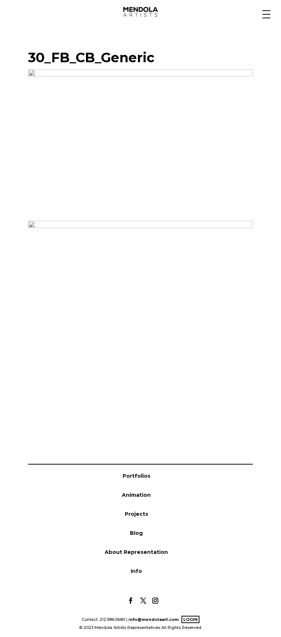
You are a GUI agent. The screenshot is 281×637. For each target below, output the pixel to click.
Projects (136, 514)
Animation (136, 495)
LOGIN (190, 619)
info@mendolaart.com (153, 619)
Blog (136, 533)
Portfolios (136, 476)
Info (136, 571)
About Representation (136, 552)
